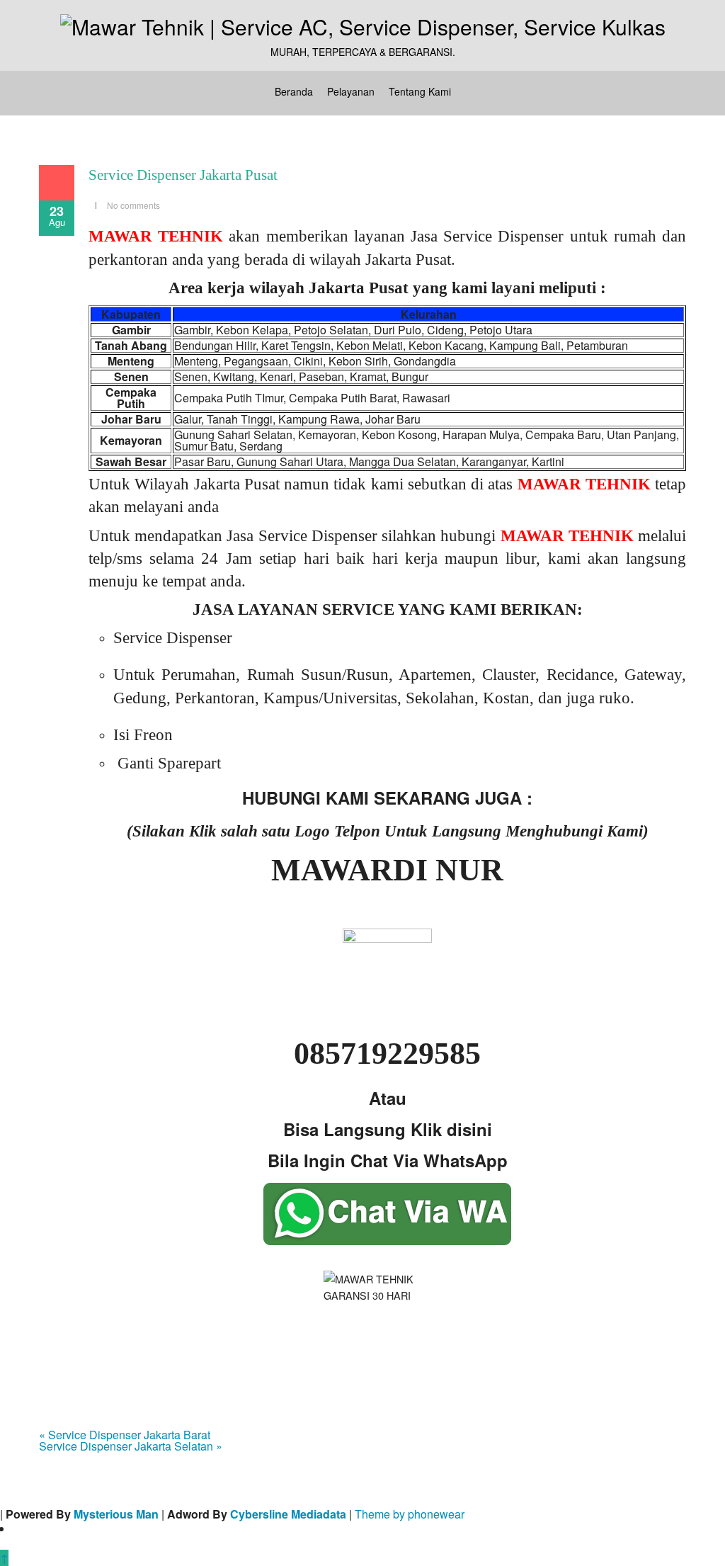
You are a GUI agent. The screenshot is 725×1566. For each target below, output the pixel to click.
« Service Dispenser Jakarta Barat (124, 1434)
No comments (133, 205)
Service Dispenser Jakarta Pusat (183, 174)
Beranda (294, 91)
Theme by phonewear (409, 1514)
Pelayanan (351, 91)
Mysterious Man (116, 1514)
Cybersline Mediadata (288, 1514)
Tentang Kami (420, 91)
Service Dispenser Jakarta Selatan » (130, 1446)
